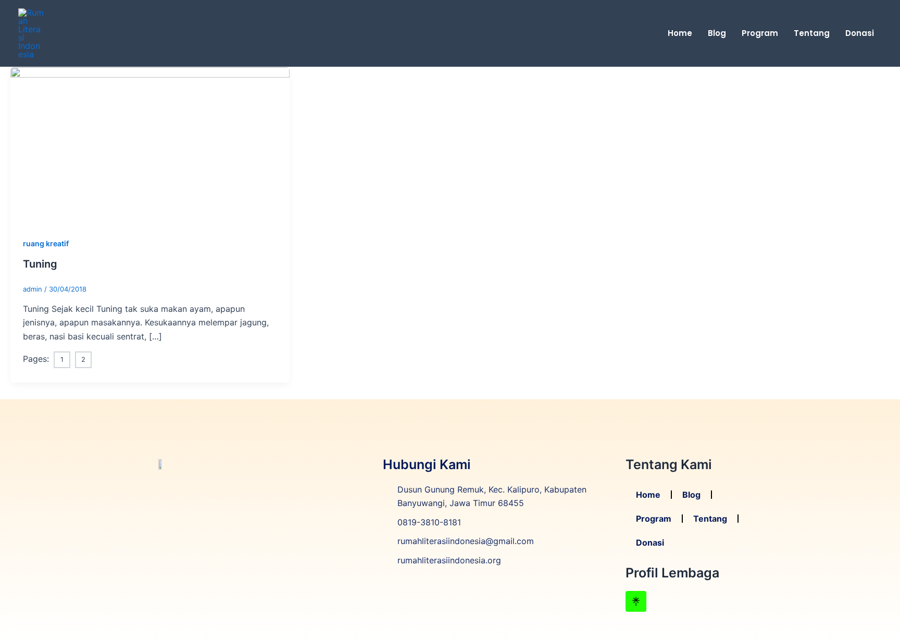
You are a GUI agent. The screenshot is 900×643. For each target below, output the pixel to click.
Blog (717, 33)
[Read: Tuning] (150, 145)
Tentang (812, 33)
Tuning (40, 264)
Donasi (859, 33)
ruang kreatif (46, 243)
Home (680, 33)
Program (760, 33)
